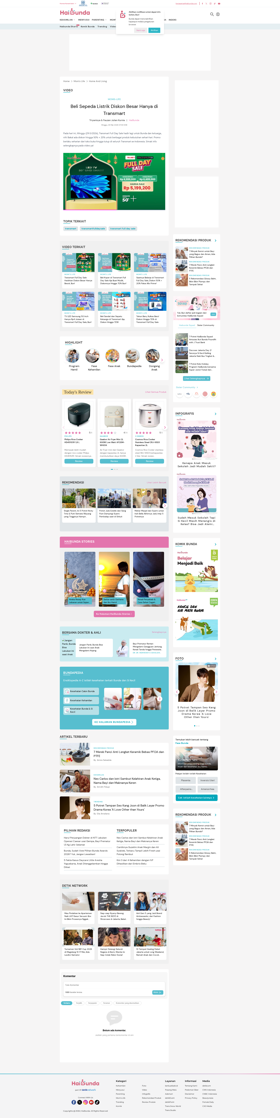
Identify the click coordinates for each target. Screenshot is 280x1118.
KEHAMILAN (66, 19)
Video (113, 26)
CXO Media (207, 1106)
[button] (162, 360)
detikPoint (169, 1102)
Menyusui (120, 1090)
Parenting (120, 1094)
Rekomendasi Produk (151, 1098)
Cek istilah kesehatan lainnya (195, 798)
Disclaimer (189, 1094)
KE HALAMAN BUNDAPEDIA (112, 722)
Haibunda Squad (187, 325)
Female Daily (208, 1102)
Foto (144, 1086)
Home (66, 81)
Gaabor (104, 436)
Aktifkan (154, 30)
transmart (70, 228)
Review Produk (148, 1102)
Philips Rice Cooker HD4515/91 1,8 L (73, 441)
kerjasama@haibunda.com (186, 3)
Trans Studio (170, 1110)
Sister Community (205, 325)
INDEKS (172, 19)
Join (213, 314)
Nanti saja (140, 30)
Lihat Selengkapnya (194, 378)
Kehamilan (120, 1086)
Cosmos (139, 436)
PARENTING (98, 19)
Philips (68, 436)
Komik (119, 1106)
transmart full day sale (122, 228)
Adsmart (169, 1094)
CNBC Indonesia (209, 1094)
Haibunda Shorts (69, 26)
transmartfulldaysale (93, 228)
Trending (102, 26)
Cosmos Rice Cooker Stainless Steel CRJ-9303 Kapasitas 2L (147, 442)
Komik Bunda (88, 26)
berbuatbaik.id (171, 1086)
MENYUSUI (84, 19)
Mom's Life (79, 81)
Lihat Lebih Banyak (156, 482)
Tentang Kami (191, 1086)
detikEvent (170, 1098)
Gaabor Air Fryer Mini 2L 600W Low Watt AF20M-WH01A (112, 442)
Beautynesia (207, 1098)
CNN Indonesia (209, 1090)
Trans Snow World (173, 1106)
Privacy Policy (191, 1098)
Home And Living (98, 81)
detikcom (206, 1086)
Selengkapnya (159, 632)
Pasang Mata (170, 1090)
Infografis (146, 1094)
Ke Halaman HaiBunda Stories (113, 614)
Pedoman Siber (191, 1090)
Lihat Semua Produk (155, 391)
